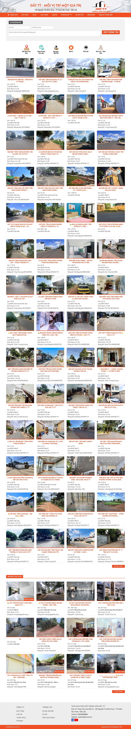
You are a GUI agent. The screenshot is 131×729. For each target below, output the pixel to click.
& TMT (120, 727)
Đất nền (47, 86)
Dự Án (44, 714)
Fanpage (19, 721)
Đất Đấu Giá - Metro (51, 682)
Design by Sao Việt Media (109, 727)
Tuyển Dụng (20, 717)
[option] (28, 49)
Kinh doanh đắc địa (20, 159)
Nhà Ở (16, 86)
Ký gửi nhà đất (48, 711)
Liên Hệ (19, 714)
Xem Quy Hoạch (48, 717)
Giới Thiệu (20, 711)
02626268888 (82, 714)
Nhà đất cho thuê (50, 484)
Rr (20, 639)
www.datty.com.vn (85, 717)
